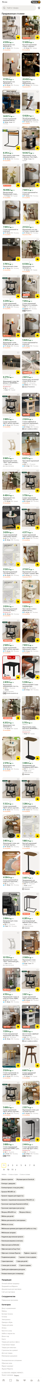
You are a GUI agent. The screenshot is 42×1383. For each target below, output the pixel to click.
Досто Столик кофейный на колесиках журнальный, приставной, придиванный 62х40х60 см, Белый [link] (30, 1034)
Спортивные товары (8, 1345)
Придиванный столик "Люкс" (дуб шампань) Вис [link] (10, 461)
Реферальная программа (10, 1300)
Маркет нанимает (7, 1366)
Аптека (4, 1328)
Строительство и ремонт (10, 1350)
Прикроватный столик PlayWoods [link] (10, 921)
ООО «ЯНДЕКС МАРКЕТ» (15, 1373)
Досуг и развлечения (9, 1308)
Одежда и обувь (7, 1322)
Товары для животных (9, 1347)
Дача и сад (5, 1336)
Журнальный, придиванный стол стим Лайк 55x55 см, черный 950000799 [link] (11, 685)
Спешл (10, 1380)
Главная (3, 1380)
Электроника (6, 1319)
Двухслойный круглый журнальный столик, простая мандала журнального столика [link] (29, 648)
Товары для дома (7, 1325)
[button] (39, 8)
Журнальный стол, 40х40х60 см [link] (9, 82)
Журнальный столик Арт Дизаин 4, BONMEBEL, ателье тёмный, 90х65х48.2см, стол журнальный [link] (11, 382)
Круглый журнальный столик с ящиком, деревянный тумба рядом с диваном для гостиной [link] (29, 45)
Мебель (4, 1311)
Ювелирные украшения (9, 1356)
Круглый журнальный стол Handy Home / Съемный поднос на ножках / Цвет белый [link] (10, 572)
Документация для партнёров (11, 1289)
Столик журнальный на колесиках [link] (29, 193)
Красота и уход (7, 1331)
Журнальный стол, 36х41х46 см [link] (9, 45)
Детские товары (7, 1353)
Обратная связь (7, 1363)
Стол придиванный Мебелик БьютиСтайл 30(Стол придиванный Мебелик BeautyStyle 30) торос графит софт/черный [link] (30, 921)
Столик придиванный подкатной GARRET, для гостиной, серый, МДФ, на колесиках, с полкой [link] (11, 1147)
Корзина (31, 1380)
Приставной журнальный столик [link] (30, 461)
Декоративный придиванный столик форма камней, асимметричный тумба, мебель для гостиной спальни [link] (10, 193)
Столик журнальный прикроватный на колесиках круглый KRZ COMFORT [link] (11, 119)
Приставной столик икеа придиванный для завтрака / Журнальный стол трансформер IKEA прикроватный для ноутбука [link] (11, 156)
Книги (4, 1339)
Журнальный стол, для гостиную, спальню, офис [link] (30, 230)
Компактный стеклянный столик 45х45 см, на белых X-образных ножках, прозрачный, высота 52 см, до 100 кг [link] (30, 380)
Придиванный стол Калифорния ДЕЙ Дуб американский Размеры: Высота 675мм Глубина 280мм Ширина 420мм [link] (30, 881)
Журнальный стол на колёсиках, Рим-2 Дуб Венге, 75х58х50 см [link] (29, 156)
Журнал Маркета (7, 1369)
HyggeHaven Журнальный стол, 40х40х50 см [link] (28, 82)
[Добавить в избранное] (18, 18)
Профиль (38, 1380)
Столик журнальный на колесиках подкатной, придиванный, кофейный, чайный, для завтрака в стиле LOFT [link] (10, 880)
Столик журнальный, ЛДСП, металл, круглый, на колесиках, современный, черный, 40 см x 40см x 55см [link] (11, 304)
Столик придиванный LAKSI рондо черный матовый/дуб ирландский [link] (10, 535)
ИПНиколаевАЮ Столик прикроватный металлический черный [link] (30, 685)
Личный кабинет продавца (10, 1283)
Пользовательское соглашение (12, 1360)
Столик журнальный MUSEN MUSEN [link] (29, 1073)
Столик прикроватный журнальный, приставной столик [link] (11, 1034)
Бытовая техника (7, 1314)
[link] (7, 1179)
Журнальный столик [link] (29, 960)
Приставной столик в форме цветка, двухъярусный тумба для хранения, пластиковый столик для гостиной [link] (30, 609)
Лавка (17, 1380)
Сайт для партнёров (8, 1292)
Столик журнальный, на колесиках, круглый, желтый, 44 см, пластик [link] (10, 1073)
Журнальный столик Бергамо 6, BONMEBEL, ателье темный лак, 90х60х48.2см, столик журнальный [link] (30, 727)
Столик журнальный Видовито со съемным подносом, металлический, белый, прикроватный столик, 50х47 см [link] (30, 304)
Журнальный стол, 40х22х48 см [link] (9, 766)
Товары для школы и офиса (10, 1342)
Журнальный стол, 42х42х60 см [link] (28, 267)
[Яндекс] (16, 1375)
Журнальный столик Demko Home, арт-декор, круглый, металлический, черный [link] (11, 343)
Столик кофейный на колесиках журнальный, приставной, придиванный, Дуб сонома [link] (30, 422)
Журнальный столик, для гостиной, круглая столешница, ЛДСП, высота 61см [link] (11, 844)
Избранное (24, 1380)
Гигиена (4, 1317)
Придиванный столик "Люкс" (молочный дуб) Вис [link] (10, 960)
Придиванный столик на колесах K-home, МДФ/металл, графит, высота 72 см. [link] (11, 997)
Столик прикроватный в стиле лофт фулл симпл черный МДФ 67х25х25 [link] (30, 1147)
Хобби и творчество (8, 1333)
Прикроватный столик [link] (10, 266)
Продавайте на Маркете (10, 1286)
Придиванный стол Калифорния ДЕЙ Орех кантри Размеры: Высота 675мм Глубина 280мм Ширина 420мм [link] (30, 766)
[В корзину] (18, 37)
